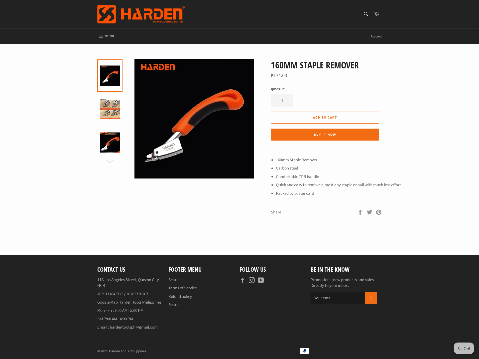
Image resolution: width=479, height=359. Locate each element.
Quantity (278, 89)
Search (174, 279)
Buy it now (325, 135)
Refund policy (180, 296)
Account (376, 36)
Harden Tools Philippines (127, 351)
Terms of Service (182, 288)
